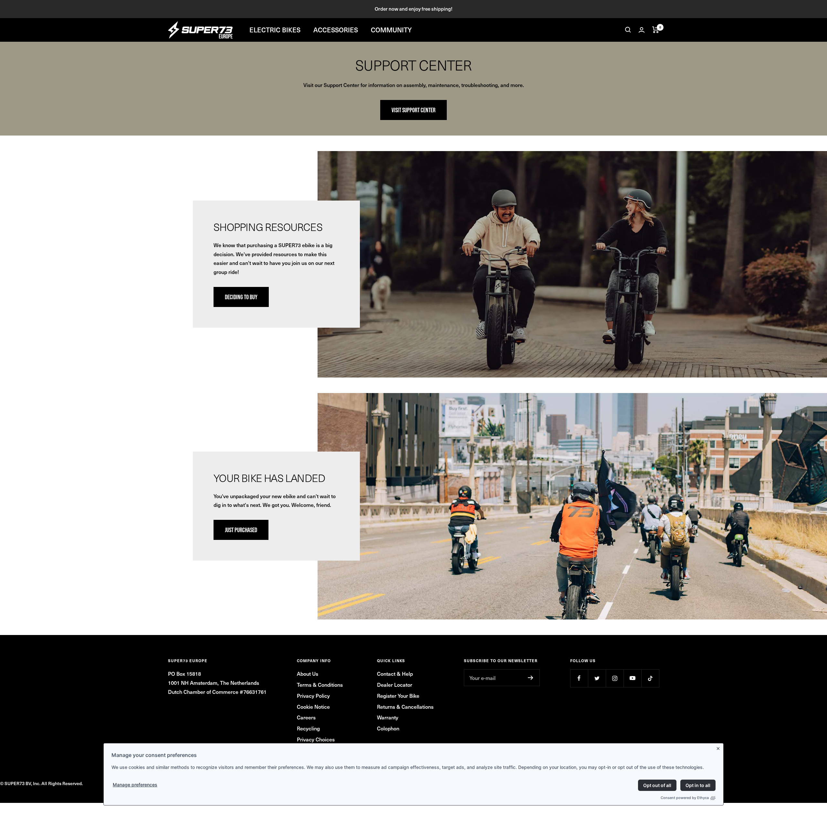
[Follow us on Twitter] (597, 678)
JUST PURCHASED (241, 529)
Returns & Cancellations (405, 706)
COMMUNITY (391, 29)
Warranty (387, 717)
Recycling (308, 728)
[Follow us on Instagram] (614, 678)
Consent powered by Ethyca (685, 797)
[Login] (641, 30)
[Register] (530, 677)
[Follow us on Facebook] (579, 678)
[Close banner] (719, 747)
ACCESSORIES (335, 29)
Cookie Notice (313, 706)
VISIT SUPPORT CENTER (413, 110)
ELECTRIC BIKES (274, 29)
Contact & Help (395, 673)
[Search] (628, 30)
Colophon (388, 728)
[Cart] (655, 30)
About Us (307, 673)
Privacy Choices (316, 739)
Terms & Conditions (320, 684)
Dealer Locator (394, 684)
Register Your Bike (398, 695)
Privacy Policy (313, 695)
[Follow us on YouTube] (632, 678)
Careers (306, 717)
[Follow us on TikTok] (650, 678)
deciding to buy (241, 297)
